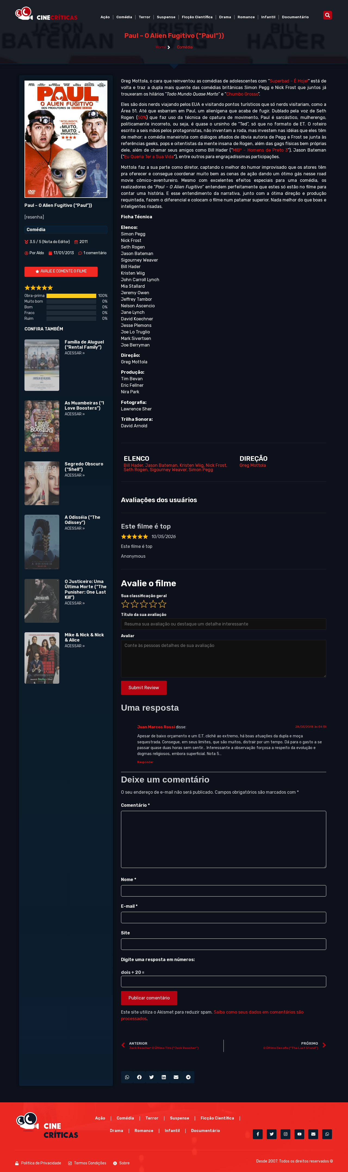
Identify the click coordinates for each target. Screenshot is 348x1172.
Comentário (135, 805)
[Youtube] (299, 1134)
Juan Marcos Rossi (156, 727)
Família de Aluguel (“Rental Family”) (84, 344)
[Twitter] (271, 1134)
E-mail (129, 906)
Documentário (295, 17)
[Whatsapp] (327, 1134)
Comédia (124, 17)
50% (142, 117)
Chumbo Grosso (242, 94)
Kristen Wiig (192, 465)
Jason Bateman (161, 465)
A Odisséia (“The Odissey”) (82, 520)
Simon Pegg (201, 469)
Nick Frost (216, 465)
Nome (128, 879)
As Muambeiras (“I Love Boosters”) (84, 405)
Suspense (166, 17)
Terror (144, 17)
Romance (246, 17)
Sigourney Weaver (168, 469)
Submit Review (144, 687)
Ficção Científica (197, 17)
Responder (145, 762)
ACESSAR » (75, 353)
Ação (105, 17)
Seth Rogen (136, 469)
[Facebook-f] (258, 1134)
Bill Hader (133, 465)
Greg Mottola (253, 465)
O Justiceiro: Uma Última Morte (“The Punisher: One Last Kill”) (86, 589)
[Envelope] (313, 1134)
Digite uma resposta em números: (158, 959)
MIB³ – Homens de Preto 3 (260, 150)
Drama (225, 17)
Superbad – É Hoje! (289, 81)
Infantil (268, 17)
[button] (327, 15)
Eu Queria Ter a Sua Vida (149, 156)
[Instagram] (285, 1134)
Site (125, 932)
